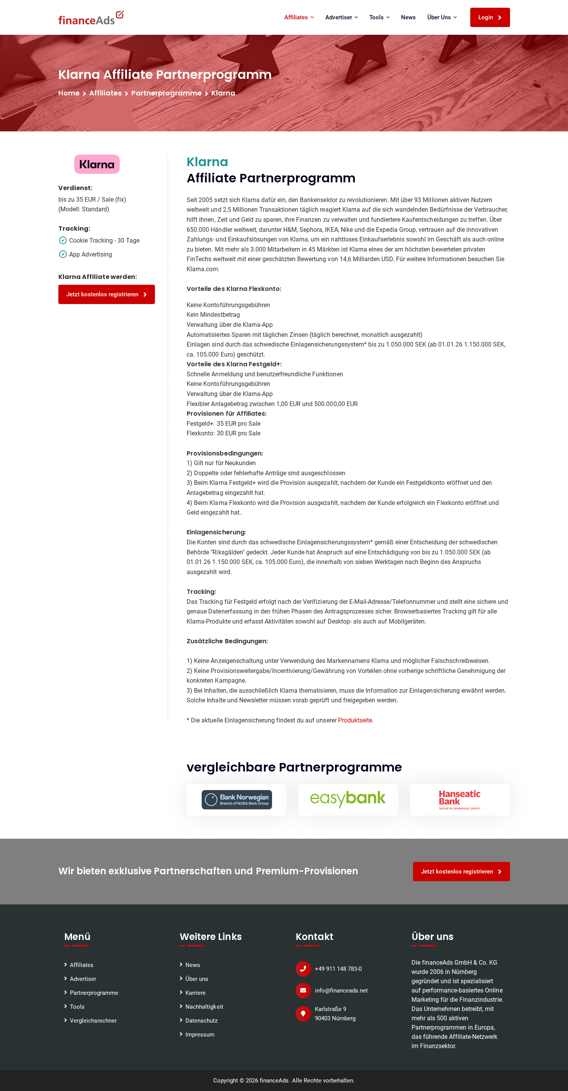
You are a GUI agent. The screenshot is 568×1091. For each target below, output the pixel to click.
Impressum (199, 1034)
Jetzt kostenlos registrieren (103, 294)
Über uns (196, 978)
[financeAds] (91, 17)
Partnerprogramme (94, 992)
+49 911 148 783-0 (338, 968)
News (408, 17)
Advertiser (83, 978)
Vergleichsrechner (93, 1020)
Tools (77, 1006)
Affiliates (105, 93)
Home (69, 93)
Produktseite (355, 720)
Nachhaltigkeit (204, 1006)
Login (486, 17)
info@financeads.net (341, 990)
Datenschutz (201, 1020)
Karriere (195, 992)
